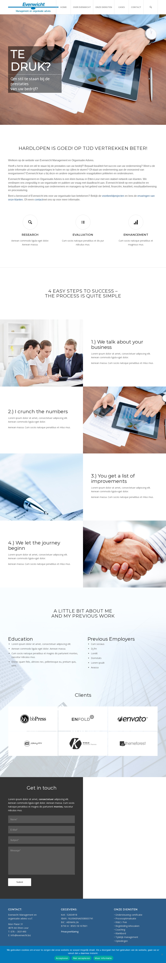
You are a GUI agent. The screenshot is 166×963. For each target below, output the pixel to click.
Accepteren (62, 958)
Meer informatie (103, 958)
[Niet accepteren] (162, 954)
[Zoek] (150, 7)
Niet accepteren (81, 958)
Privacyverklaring (69, 931)
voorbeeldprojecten (113, 195)
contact (39, 199)
